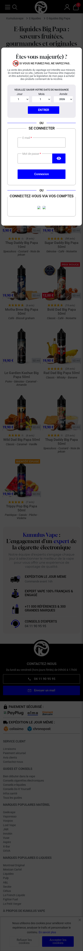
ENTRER (43, 110)
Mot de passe (31, 153)
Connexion (41, 174)
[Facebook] (38, 207)
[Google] (44, 207)
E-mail (26, 137)
